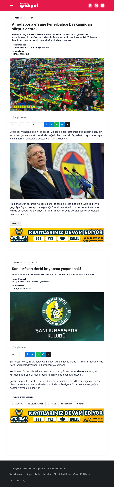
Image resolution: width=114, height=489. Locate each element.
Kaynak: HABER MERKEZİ (22, 397)
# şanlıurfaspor (35, 404)
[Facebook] (11, 480)
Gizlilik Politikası (62, 474)
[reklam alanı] (57, 235)
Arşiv (37, 474)
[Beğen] (13, 124)
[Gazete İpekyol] (28, 5)
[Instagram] (24, 480)
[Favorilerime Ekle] (21, 124)
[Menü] (11, 5)
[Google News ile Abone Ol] (19, 117)
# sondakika (66, 404)
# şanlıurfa (17, 404)
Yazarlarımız (15, 474)
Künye (28, 474)
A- (40, 125)
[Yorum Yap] (28, 124)
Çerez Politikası (81, 474)
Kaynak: (15, 223)
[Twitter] (18, 480)
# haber (52, 404)
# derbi (80, 404)
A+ (34, 125)
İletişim (47, 474)
